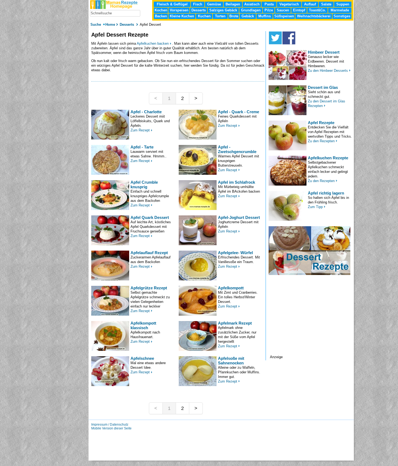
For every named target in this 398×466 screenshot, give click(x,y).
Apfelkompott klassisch (143, 325)
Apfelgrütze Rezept (149, 288)
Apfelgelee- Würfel (235, 252)
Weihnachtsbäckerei (314, 16)
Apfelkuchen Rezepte (328, 158)
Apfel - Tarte (142, 147)
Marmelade (340, 10)
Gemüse (214, 4)
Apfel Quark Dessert (150, 217)
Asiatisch (252, 4)
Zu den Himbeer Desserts (328, 71)
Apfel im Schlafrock (236, 182)
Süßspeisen (284, 16)
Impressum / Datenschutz (109, 424)
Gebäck (248, 16)
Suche (96, 24)
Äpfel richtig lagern (326, 193)
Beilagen (233, 4)
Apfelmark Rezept (235, 323)
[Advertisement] (311, 321)
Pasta (269, 4)
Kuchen (204, 16)
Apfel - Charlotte (146, 111)
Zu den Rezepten (321, 141)
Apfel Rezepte (321, 122)
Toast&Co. (317, 10)
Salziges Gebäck (223, 10)
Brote (233, 16)
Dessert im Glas (323, 87)
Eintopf (299, 10)
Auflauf (310, 4)
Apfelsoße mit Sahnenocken (231, 360)
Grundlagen (251, 10)
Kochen (161, 10)
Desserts (198, 10)
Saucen (283, 10)
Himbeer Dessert (324, 52)
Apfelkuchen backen (153, 43)
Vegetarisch (289, 4)
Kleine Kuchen (182, 16)
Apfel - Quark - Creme (238, 111)
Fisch (197, 4)
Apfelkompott (231, 288)
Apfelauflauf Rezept (149, 252)
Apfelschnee (142, 358)
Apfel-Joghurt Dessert (239, 217)
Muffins (264, 16)
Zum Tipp (315, 207)
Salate (326, 4)
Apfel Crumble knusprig (144, 184)
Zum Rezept (140, 130)
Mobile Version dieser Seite (111, 428)
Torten (220, 16)
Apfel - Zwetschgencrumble (237, 149)
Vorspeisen (179, 10)
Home (110, 24)
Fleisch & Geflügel (172, 4)
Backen (161, 16)
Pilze (269, 10)
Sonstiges (342, 16)
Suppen (342, 4)
